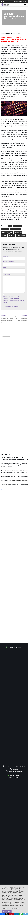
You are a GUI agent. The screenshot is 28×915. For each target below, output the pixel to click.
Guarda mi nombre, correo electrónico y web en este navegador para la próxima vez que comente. (13, 299)
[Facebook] (2, 914)
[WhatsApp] (21, 914)
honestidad (5, 232)
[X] (7, 914)
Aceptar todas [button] (7, 911)
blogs (10, 226)
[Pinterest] (11, 914)
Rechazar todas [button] (15, 908)
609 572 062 (15, 769)
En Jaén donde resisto (18, 1)
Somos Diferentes (20, 235)
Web (4, 267)
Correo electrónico (9, 262)
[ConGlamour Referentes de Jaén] (5, 4)
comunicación (17, 226)
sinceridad (11, 235)
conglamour (5, 229)
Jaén (11, 232)
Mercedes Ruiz (18, 232)
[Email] (25, 914)
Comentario (7, 274)
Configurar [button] (5, 908)
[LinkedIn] (16, 914)
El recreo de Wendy (15, 229)
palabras (4, 235)
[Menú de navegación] (25, 4)
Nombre (6, 256)
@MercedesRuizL (16, 480)
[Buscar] (25, 1)
